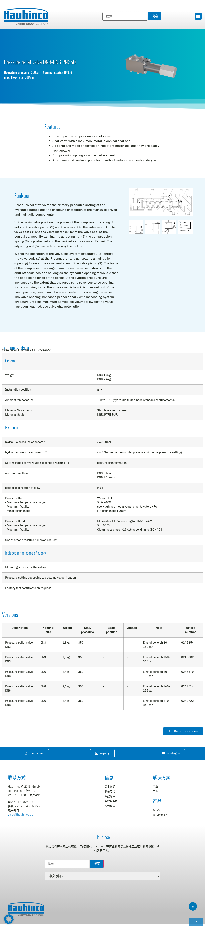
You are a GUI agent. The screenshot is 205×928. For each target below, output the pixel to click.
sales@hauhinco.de (20, 814)
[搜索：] (124, 16)
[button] (198, 16)
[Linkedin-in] (193, 906)
